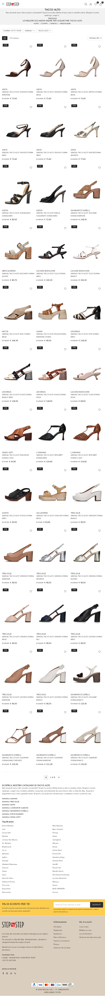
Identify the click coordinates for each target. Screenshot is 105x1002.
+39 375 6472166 (9, 960)
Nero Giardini (57, 829)
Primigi (55, 833)
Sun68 (54, 864)
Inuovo (55, 892)
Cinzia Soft (6, 833)
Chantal (5, 861)
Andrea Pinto (57, 861)
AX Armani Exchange (60, 875)
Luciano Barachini (59, 878)
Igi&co (4, 857)
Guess (55, 885)
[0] (95, 4)
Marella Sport (57, 871)
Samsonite (6, 892)
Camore (5, 868)
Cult (3, 829)
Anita (54, 836)
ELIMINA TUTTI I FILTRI (12, 31)
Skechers (5, 854)
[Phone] (15, 973)
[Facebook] (3, 973)
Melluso (55, 882)
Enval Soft (56, 854)
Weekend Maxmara (9, 864)
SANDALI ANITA (8, 805)
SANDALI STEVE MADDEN (12, 814)
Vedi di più (52, 18)
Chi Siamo (58, 927)
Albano (55, 843)
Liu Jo (4, 850)
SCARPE (44, 23)
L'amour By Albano (10, 840)
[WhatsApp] (11, 973)
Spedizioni (58, 934)
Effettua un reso (85, 930)
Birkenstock (6, 847)
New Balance (57, 826)
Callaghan (56, 840)
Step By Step (80, 791)
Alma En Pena (7, 878)
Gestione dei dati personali (90, 937)
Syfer (58, 992)
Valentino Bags (58, 857)
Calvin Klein (57, 850)
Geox (4, 875)
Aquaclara (6, 889)
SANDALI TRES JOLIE (10, 802)
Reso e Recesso (60, 937)
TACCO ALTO (65, 23)
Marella (5, 836)
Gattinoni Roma (8, 882)
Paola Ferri (56, 868)
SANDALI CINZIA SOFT (11, 817)
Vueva (4, 871)
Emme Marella (7, 826)
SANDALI (54, 23)
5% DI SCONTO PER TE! (16, 904)
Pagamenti (58, 930)
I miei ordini (84, 927)
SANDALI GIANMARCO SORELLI (15, 811)
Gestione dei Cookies (62, 948)
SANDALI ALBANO (9, 799)
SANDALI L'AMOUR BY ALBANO (15, 808)
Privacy (56, 944)
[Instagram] (6, 973)
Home (36, 23)
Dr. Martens (6, 843)
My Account (85, 922)
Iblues (54, 847)
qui (67, 912)
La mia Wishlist (85, 934)
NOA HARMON (58, 889)
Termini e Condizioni (62, 941)
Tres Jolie (5, 885)
